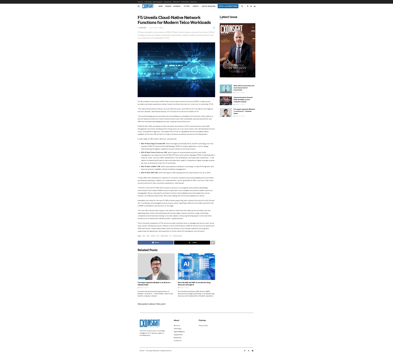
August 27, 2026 (144, 287)
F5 (158, 236)
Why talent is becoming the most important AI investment (244, 88)
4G (144, 236)
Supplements (168, 2)
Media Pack (176, 2)
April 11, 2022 (153, 28)
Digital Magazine (158, 2)
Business (176, 6)
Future (186, 6)
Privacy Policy (185, 2)
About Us (140, 2)
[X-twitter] (248, 350)
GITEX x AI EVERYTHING (228, 6)
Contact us (193, 2)
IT (170, 236)
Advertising (148, 2)
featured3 (164, 236)
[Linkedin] (252, 350)
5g (148, 236)
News (161, 6)
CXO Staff (142, 28)
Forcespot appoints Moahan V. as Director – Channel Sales (244, 111)
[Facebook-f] (245, 350)
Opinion (168, 6)
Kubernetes (177, 236)
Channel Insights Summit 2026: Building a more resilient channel (243, 100)
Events (195, 6)
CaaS (153, 236)
